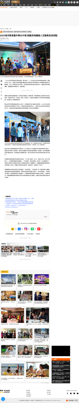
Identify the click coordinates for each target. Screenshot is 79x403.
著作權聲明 (28, 395)
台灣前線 (32, 7)
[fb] (55, 2)
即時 (8, 5)
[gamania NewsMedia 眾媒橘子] (72, 400)
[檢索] (74, 2)
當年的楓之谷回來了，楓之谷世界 (8, 302)
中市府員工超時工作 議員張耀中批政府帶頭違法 (25, 302)
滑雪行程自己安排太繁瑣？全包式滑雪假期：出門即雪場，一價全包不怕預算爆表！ (41, 340)
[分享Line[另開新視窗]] (1, 84)
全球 (28, 5)
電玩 (40, 5)
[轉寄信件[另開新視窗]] (1, 88)
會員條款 (49, 390)
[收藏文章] (1, 98)
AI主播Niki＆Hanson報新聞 (48, 7)
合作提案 (49, 394)
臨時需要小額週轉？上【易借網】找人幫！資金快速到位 (8, 357)
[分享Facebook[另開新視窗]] (1, 81)
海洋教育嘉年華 (9, 233)
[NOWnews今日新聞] (5, 2)
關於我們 (49, 392)
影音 (45, 5)
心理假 (38, 7)
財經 (32, 5)
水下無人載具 (30, 233)
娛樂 (20, 5)
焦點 (4, 5)
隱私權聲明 (28, 394)
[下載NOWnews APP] (72, 2)
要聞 (12, 5)
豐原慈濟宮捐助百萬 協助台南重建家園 (8, 340)
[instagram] (57, 2)
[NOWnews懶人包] (69, 2)
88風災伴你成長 (13, 7)
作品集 (45, 216)
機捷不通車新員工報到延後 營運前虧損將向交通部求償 (8, 286)
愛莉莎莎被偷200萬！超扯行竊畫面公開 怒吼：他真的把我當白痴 (25, 357)
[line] (60, 2)
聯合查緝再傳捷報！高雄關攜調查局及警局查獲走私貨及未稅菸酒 (41, 302)
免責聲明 (28, 392)
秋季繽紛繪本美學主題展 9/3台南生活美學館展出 (25, 340)
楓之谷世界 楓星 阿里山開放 (40, 285)
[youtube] (63, 2)
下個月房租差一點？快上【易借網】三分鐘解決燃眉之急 (37, 325)
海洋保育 (38, 233)
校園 (58, 5)
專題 (16, 5)
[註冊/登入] (77, 2)
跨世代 (21, 7)
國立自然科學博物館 (19, 233)
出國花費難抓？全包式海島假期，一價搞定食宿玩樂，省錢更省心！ (12, 379)
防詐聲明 (28, 390)
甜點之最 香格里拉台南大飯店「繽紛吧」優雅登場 (37, 378)
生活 (36, 5)
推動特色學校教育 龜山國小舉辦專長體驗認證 (41, 357)
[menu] (1, 5)
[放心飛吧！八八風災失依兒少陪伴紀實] (15, 1)
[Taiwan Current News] (66, 2)
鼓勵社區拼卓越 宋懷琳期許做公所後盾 (10, 324)
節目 (49, 5)
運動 (24, 5)
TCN (26, 7)
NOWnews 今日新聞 (4, 28)
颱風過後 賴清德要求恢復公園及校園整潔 (25, 286)
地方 (53, 5)
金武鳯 (3, 38)
